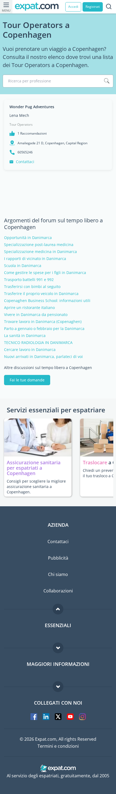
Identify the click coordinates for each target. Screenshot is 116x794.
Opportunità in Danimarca (28, 238)
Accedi (73, 6)
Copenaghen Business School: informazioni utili (47, 301)
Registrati (93, 6)
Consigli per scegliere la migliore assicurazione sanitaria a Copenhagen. (36, 486)
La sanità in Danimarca (25, 336)
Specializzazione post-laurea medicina (38, 245)
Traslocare (95, 462)
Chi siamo (58, 574)
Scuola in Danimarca (22, 266)
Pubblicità (58, 558)
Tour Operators (21, 124)
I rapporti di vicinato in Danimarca (35, 259)
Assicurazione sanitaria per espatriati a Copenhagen (33, 467)
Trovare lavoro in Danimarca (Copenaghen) (42, 322)
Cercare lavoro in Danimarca (30, 350)
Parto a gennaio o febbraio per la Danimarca (44, 329)
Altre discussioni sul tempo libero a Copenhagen (48, 368)
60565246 (25, 152)
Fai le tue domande (27, 379)
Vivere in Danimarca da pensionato (35, 315)
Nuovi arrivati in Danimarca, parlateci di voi (43, 357)
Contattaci (25, 161)
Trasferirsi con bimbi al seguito (32, 287)
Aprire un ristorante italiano (29, 308)
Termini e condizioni (58, 746)
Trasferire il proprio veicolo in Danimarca (41, 294)
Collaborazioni (58, 591)
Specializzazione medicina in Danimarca (40, 252)
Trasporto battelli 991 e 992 (29, 280)
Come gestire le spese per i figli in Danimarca (45, 273)
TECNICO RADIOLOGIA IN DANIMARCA (38, 343)
